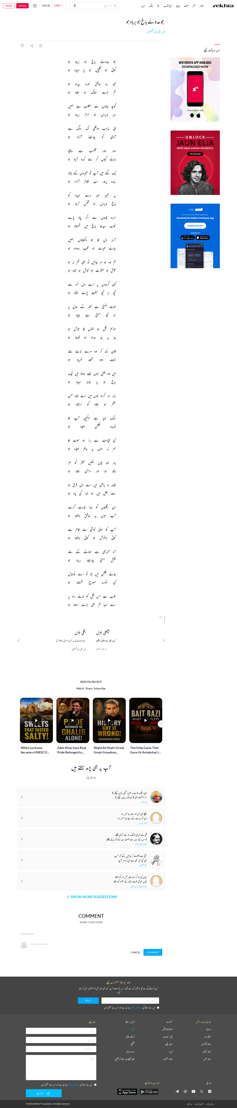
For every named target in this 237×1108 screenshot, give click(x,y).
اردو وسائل (130, 1051)
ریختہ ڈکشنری (206, 1044)
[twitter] (201, 1091)
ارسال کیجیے (40, 1093)
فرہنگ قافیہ (130, 1036)
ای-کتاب (168, 6)
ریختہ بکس (207, 1059)
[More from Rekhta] (35, 5)
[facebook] (210, 1091)
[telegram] (177, 1091)
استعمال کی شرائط (199, 1104)
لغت (186, 6)
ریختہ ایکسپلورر (168, 1059)
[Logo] (223, 6)
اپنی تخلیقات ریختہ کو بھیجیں (125, 1059)
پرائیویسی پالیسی (136, 1007)
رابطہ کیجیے (169, 1044)
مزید (143, 6)
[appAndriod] (149, 1092)
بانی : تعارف (168, 1036)
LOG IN (46, 5)
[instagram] (185, 1091)
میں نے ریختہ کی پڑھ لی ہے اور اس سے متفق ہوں (129, 1007)
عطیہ (133, 1029)
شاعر (202, 6)
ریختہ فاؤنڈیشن (167, 1029)
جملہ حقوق (189, 1104)
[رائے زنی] (41, 45)
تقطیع (133, 1044)
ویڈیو (178, 6)
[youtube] (193, 1091)
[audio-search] (75, 5)
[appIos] (127, 1092)
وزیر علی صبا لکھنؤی (156, 31)
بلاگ (151, 6)
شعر (193, 6)
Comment (152, 952)
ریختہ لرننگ (206, 1051)
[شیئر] (32, 46)
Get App (22, 5)
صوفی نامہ (207, 1036)
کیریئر (171, 1051)
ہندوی (208, 1029)
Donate (8, 5)
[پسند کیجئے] (22, 46)
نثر (158, 6)
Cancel (136, 952)
